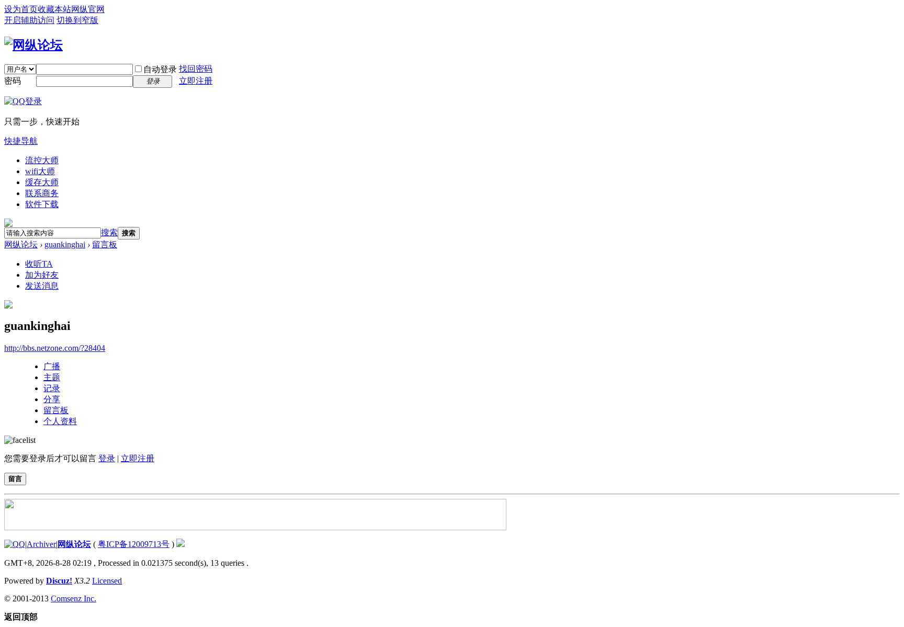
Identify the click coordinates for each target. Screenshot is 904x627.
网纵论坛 (21, 244)
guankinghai (64, 244)
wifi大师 (40, 171)
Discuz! (59, 580)
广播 (51, 366)
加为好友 (42, 274)
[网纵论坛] (33, 45)
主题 (51, 377)
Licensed (107, 580)
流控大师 (42, 160)
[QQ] (14, 544)
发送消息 (42, 285)
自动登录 (160, 69)
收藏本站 (54, 9)
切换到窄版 (77, 20)
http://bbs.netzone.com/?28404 (54, 348)
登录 (106, 458)
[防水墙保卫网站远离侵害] (180, 544)
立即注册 (195, 80)
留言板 (104, 244)
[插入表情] (20, 440)
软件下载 (42, 204)
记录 (51, 388)
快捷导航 (21, 140)
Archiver (41, 544)
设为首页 (21, 9)
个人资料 (60, 421)
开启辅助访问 (29, 20)
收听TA (39, 263)
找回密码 (195, 68)
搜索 (109, 232)
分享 (51, 399)
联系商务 (42, 193)
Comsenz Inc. (73, 598)
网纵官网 (88, 9)
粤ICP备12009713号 (134, 544)
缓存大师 (42, 182)
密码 (12, 80)
